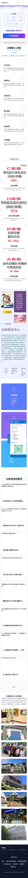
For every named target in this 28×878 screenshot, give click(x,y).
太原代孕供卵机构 (11, 861)
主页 (3, 861)
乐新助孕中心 (5, 3)
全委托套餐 (14, 246)
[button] (2, 224)
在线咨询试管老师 (18, 425)
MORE (14, 687)
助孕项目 (15, 864)
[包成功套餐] (14, 173)
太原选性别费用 (22, 861)
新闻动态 (13, 867)
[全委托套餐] (14, 234)
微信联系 (16, 427)
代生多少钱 (4, 850)
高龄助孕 (22, 864)
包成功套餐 (14, 185)
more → (23, 408)
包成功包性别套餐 (14, 216)
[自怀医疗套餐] (14, 264)
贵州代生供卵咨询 (21, 850)
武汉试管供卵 (12, 850)
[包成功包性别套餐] (14, 203)
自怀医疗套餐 (14, 276)
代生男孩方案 (7, 864)
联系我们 (8, 312)
